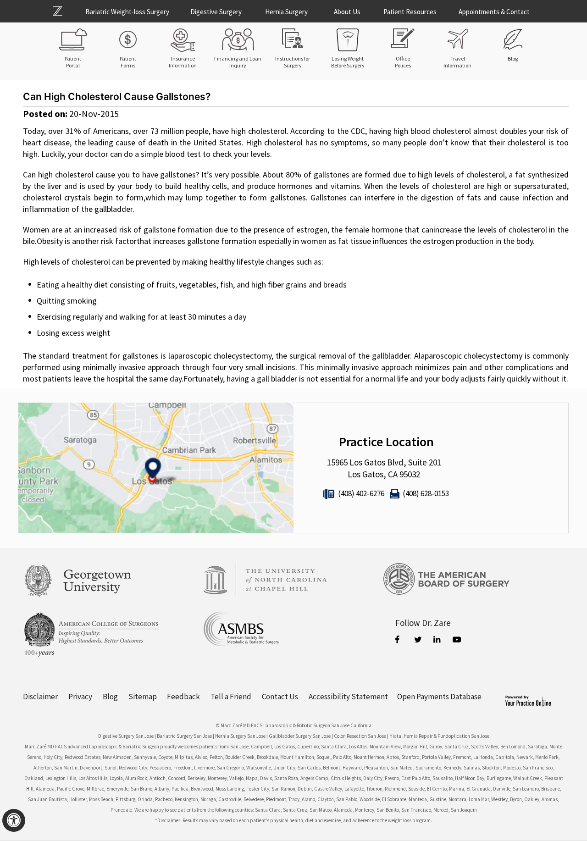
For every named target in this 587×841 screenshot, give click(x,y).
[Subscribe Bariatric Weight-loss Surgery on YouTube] (457, 640)
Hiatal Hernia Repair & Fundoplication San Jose (439, 736)
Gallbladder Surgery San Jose (300, 736)
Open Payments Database (439, 697)
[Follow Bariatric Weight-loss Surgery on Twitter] (418, 640)
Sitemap (142, 697)
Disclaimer (40, 697)
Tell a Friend (230, 697)
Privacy (80, 697)
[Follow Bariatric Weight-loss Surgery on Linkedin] (438, 640)
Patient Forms (128, 62)
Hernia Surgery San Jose (240, 736)
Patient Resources (410, 11)
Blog (513, 58)
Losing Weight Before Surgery (348, 62)
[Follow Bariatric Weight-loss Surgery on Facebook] (399, 640)
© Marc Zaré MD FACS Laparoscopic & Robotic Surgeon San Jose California (293, 725)
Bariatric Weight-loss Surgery (127, 11)
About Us (347, 11)
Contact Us (280, 697)
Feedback (183, 697)
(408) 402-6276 (361, 493)
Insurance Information (183, 62)
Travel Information (457, 62)
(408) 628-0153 (426, 493)
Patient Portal (73, 62)
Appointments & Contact (494, 11)
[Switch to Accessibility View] (13, 820)
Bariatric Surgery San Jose (184, 736)
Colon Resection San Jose (360, 736)
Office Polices (403, 62)
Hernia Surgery (286, 11)
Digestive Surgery (216, 11)
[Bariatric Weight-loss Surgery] (63, 11)
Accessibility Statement (348, 697)
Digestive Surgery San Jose (126, 736)
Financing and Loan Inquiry (237, 62)
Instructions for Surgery (292, 62)
